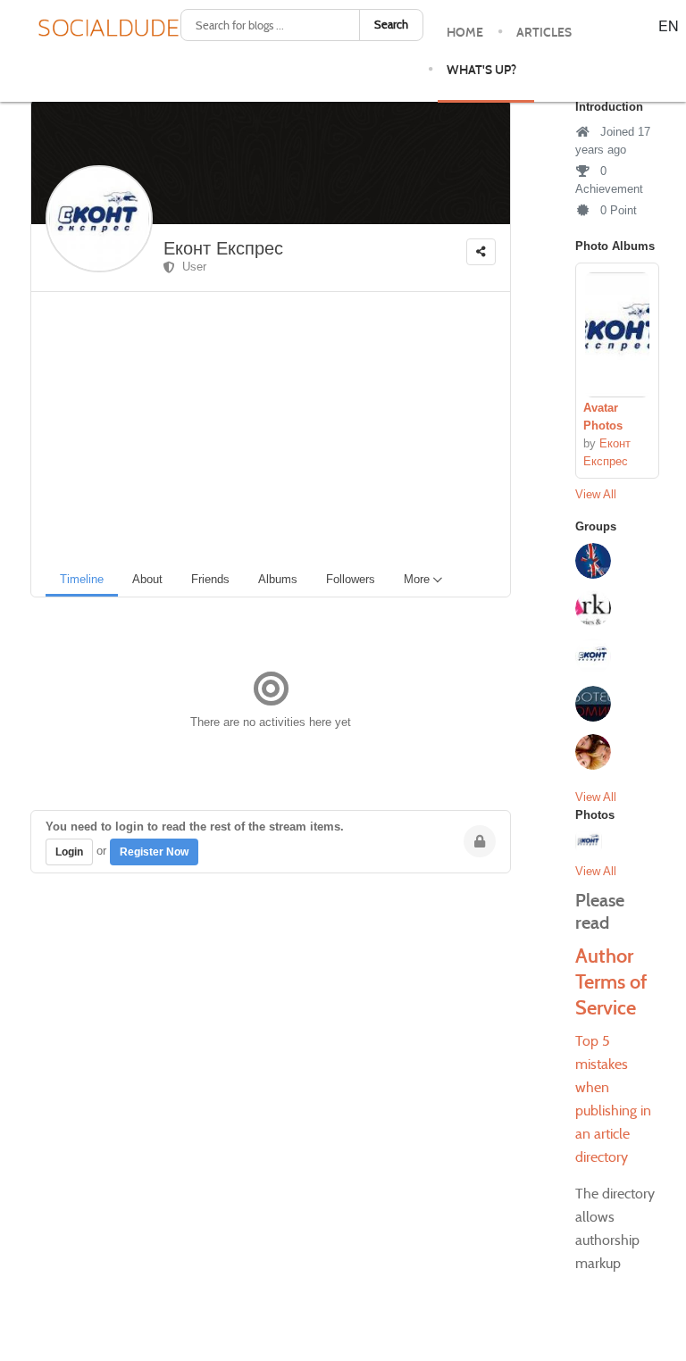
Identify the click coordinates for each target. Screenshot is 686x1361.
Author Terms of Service (611, 982)
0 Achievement (609, 180)
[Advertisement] (278, 426)
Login (69, 852)
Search (391, 24)
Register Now (154, 852)
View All (595, 494)
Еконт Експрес (223, 248)
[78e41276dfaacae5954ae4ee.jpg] (617, 334)
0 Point (617, 210)
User (190, 266)
